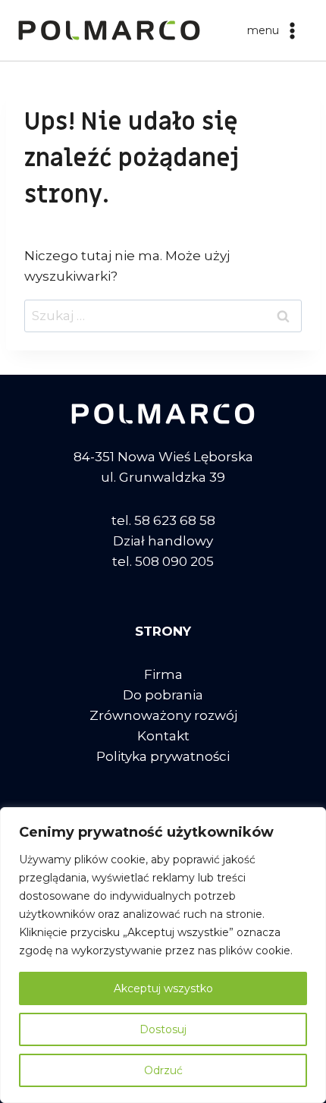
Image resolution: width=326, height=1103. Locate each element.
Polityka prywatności (163, 756)
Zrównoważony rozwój (163, 715)
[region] (163, 955)
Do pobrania (163, 694)
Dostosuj (163, 1029)
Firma (163, 674)
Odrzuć (163, 1070)
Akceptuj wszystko (163, 988)
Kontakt (163, 735)
